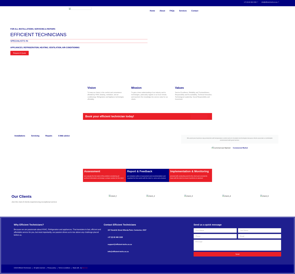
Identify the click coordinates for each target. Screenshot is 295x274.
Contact (194, 11)
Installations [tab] (20, 136)
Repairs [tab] (48, 136)
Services (183, 11)
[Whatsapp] (291, 2)
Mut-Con (85, 268)
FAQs (172, 11)
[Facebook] (281, 2)
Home (152, 11)
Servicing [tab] (35, 136)
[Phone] (279, 268)
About (162, 11)
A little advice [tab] (64, 136)
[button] (178, 142)
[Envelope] (276, 268)
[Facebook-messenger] (288, 2)
